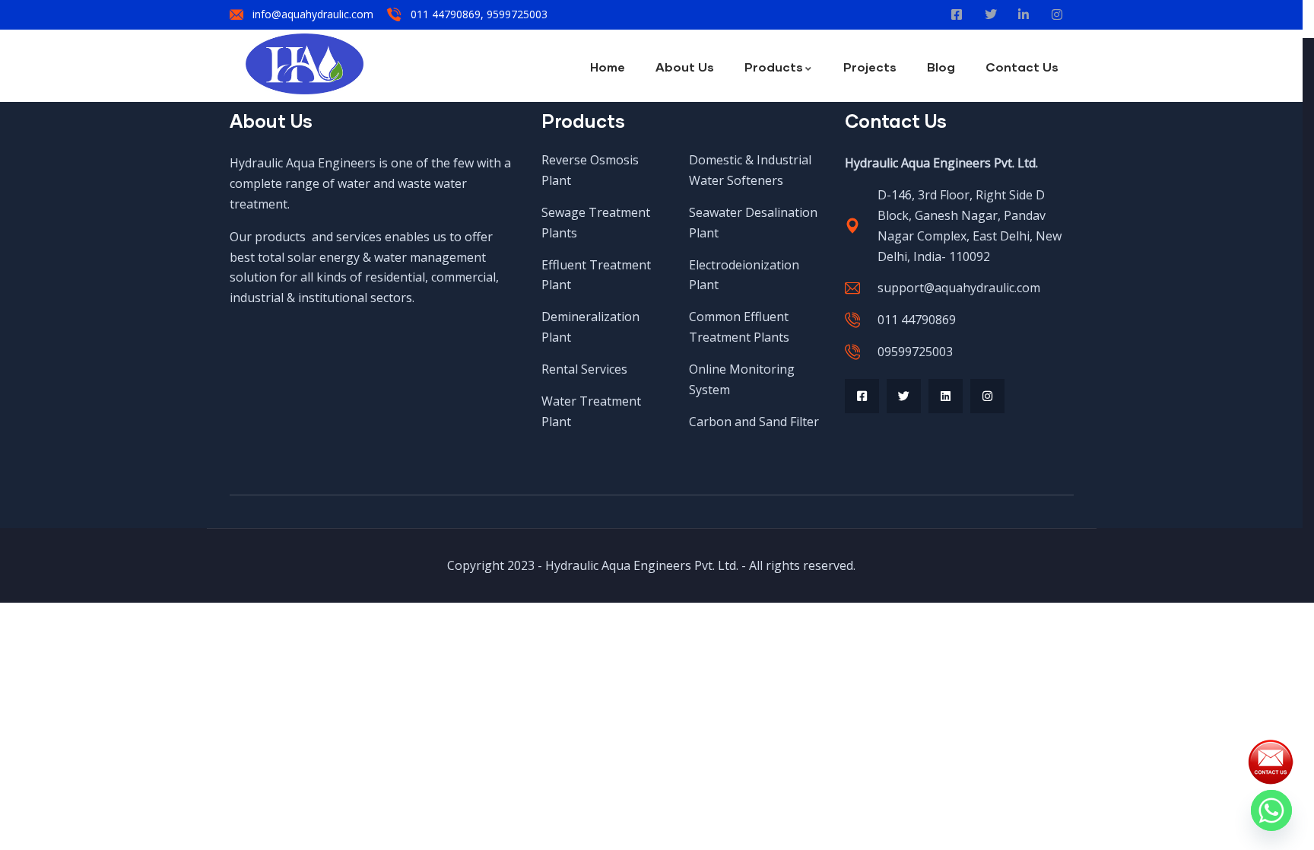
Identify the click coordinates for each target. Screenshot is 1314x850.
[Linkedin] (945, 396)
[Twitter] (904, 396)
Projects (870, 66)
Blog (941, 66)
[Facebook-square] (862, 396)
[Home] (304, 63)
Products (773, 66)
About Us (684, 66)
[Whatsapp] (1271, 810)
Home (607, 66)
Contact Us (1022, 66)
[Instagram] (987, 396)
